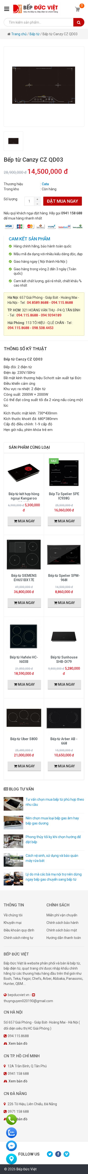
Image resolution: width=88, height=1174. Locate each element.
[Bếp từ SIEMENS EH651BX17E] (23, 554)
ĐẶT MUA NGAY (62, 201)
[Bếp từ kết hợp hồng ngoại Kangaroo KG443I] (23, 473)
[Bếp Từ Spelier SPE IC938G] (63, 473)
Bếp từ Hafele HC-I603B (24, 659)
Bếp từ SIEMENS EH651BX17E (24, 578)
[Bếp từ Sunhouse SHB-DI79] (63, 636)
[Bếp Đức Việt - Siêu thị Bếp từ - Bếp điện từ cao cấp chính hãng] (36, 8)
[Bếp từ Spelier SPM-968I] (63, 554)
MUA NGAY (26, 521)
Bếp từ (35, 34)
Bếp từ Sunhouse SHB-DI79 (64, 659)
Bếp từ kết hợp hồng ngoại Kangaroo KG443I (24, 498)
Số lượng (10, 199)
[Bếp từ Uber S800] (23, 718)
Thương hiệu (13, 184)
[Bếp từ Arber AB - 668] (63, 718)
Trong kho (11, 189)
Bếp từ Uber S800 (23, 739)
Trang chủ (19, 34)
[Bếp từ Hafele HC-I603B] (23, 636)
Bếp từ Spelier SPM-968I (64, 578)
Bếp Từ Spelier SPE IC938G (64, 496)
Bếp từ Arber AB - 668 (63, 741)
